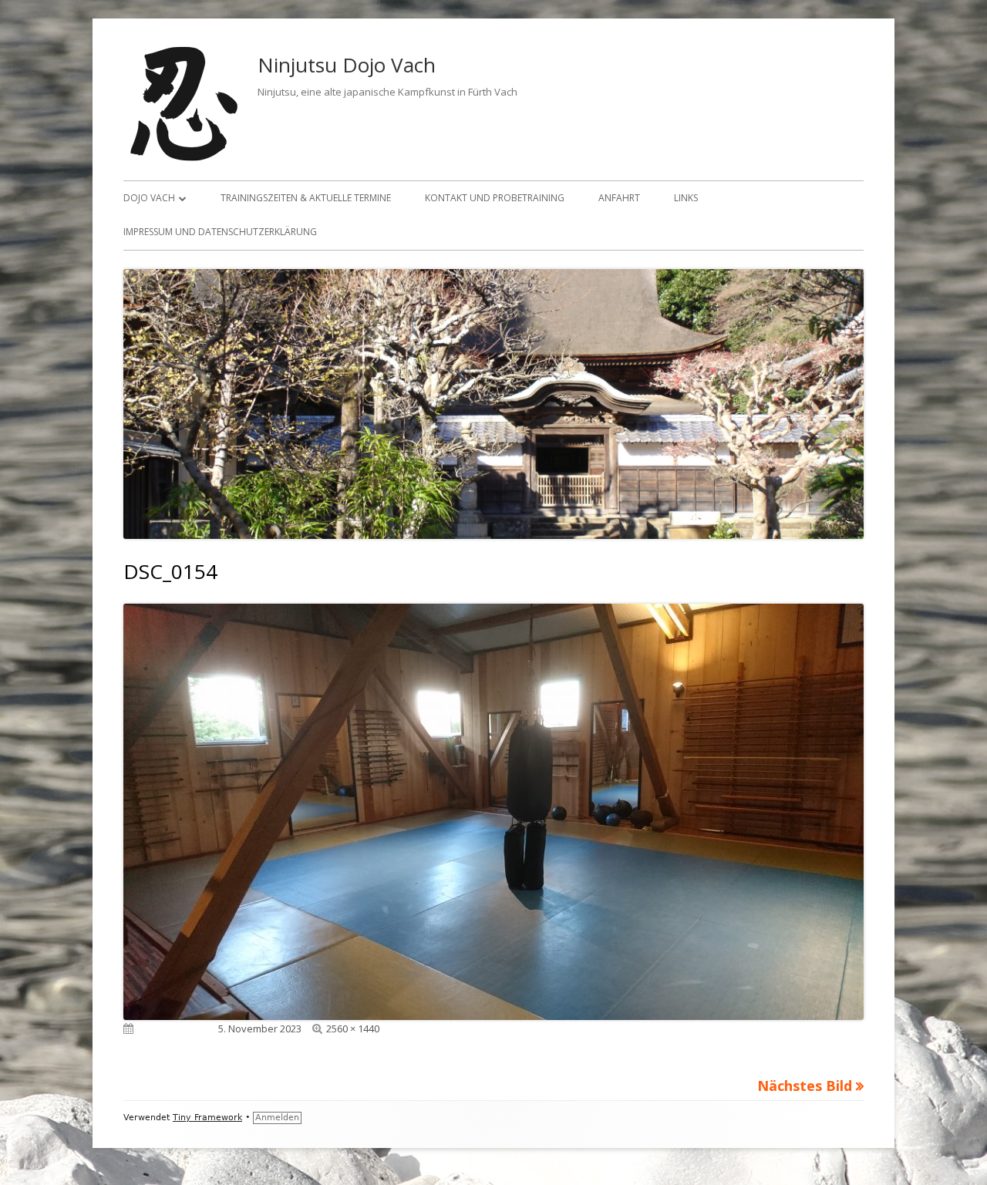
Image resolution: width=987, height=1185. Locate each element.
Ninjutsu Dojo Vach (347, 65)
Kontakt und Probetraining (494, 197)
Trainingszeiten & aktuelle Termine (306, 197)
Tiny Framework (207, 1118)
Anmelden (277, 1118)
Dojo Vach (149, 197)
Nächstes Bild (804, 1085)
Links (686, 197)
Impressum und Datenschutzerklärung (220, 231)
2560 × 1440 (352, 1028)
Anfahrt (619, 197)
